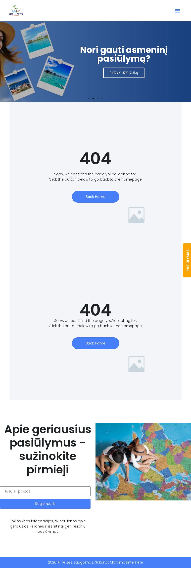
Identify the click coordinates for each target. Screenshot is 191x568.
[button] (177, 10)
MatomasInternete (126, 562)
